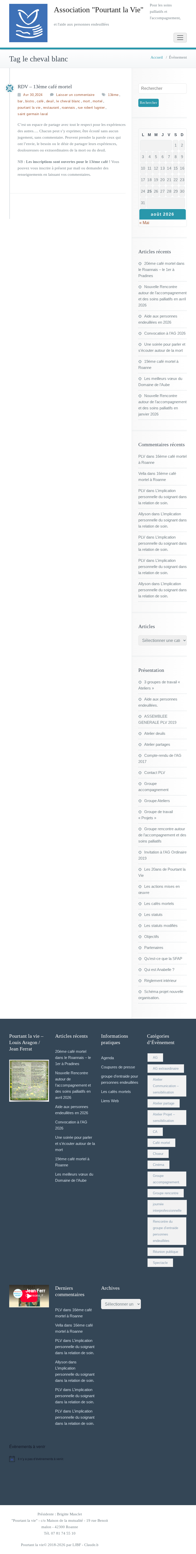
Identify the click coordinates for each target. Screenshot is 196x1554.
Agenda (107, 1058)
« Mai (144, 223)
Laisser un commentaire (75, 95)
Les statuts (153, 914)
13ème (113, 95)
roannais (68, 108)
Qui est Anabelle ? (159, 969)
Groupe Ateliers (157, 800)
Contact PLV (154, 772)
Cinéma (158, 1165)
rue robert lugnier (91, 108)
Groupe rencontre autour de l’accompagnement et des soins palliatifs (162, 835)
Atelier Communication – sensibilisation (166, 1086)
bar (20, 101)
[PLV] (10, 88)
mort (86, 101)
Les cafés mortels (159, 903)
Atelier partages (157, 744)
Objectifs (151, 936)
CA (155, 1132)
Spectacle (160, 1263)
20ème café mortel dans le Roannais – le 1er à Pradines (161, 269)
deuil (50, 101)
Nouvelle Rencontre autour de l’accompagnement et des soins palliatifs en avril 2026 (73, 1085)
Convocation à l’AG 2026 (165, 333)
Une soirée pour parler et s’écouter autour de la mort (75, 1143)
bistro (29, 101)
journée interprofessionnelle (167, 1207)
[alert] (98, 1459)
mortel (98, 101)
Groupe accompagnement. (166, 1179)
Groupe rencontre (165, 1193)
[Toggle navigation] (180, 37)
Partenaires (153, 947)
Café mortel (161, 1143)
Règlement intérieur (160, 980)
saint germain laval (33, 114)
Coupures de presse (118, 1067)
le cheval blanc (68, 101)
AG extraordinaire (166, 1068)
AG (155, 1057)
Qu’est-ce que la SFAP (163, 958)
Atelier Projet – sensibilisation (164, 1117)
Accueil (157, 57)
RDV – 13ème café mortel (45, 86)
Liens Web (110, 1101)
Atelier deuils (154, 733)
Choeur (158, 1154)
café (40, 101)
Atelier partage (163, 1103)
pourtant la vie (29, 108)
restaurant (51, 108)
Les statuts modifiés (161, 925)
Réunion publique (165, 1252)
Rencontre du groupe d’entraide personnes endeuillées (165, 1231)
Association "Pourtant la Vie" (98, 9)
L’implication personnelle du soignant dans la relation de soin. (162, 496)
